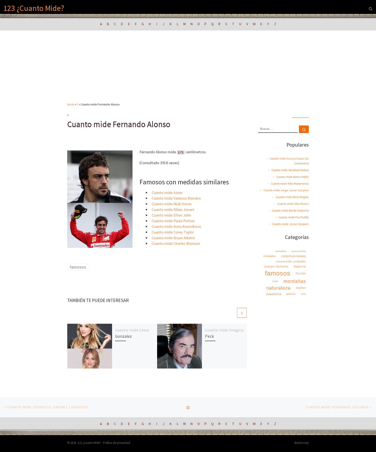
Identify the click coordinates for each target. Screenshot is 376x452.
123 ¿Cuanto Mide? (89, 443)
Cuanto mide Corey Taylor (173, 232)
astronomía (299, 251)
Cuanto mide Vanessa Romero (176, 198)
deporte (300, 266)
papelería (273, 294)
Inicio (70, 104)
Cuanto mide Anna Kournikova (176, 226)
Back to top (302, 443)
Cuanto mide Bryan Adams (173, 237)
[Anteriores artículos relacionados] (231, 313)
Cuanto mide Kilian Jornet (173, 209)
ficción (301, 273)
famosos (277, 273)
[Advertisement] (188, 69)
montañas (295, 281)
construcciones (293, 256)
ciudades (269, 256)
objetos (301, 287)
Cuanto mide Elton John (171, 215)
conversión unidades (291, 261)
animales (281, 251)
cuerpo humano (276, 266)
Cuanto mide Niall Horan (171, 203)
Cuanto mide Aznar (167, 192)
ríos (303, 294)
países (291, 293)
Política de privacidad (116, 443)
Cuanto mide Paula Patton (173, 220)
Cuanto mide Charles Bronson (176, 243)
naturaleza (278, 288)
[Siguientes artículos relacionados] (242, 313)
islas (275, 281)
